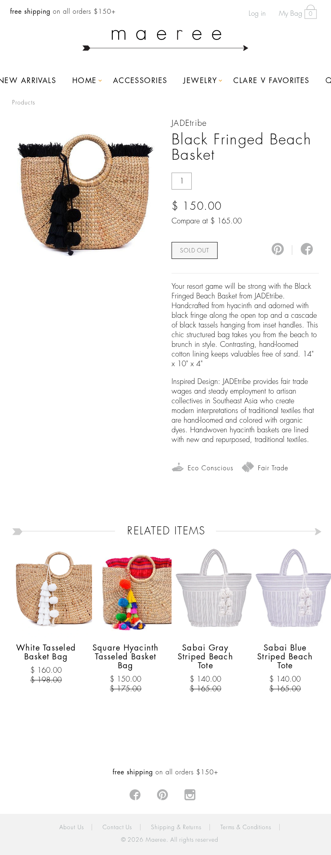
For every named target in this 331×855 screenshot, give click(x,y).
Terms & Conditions (245, 827)
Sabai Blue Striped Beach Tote (285, 657)
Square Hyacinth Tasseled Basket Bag (125, 657)
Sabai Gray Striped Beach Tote (205, 657)
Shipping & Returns (176, 827)
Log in (257, 13)
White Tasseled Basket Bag (46, 652)
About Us (71, 827)
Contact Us (117, 827)
